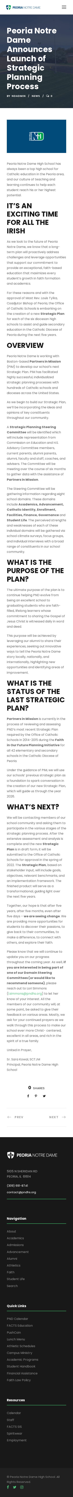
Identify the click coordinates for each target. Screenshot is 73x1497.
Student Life (16, 1279)
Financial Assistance (22, 1373)
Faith (10, 1272)
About (11, 1231)
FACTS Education (20, 1325)
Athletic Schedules (21, 1346)
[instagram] (21, 1487)
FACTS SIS (14, 1426)
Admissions (15, 1245)
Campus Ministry (19, 1353)
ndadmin (19, 96)
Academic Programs (22, 1359)
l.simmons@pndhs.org (25, 993)
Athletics (13, 1265)
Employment (17, 1440)
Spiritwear (14, 1433)
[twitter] (14, 1487)
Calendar (14, 1413)
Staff (10, 1420)
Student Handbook (21, 1366)
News (36, 96)
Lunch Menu (16, 1339)
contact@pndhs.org (21, 1192)
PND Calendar (17, 1319)
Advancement (18, 1252)
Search (12, 1286)
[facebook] (8, 1487)
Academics (15, 1238)
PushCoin (14, 1332)
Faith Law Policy (19, 1380)
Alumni (12, 1258)
